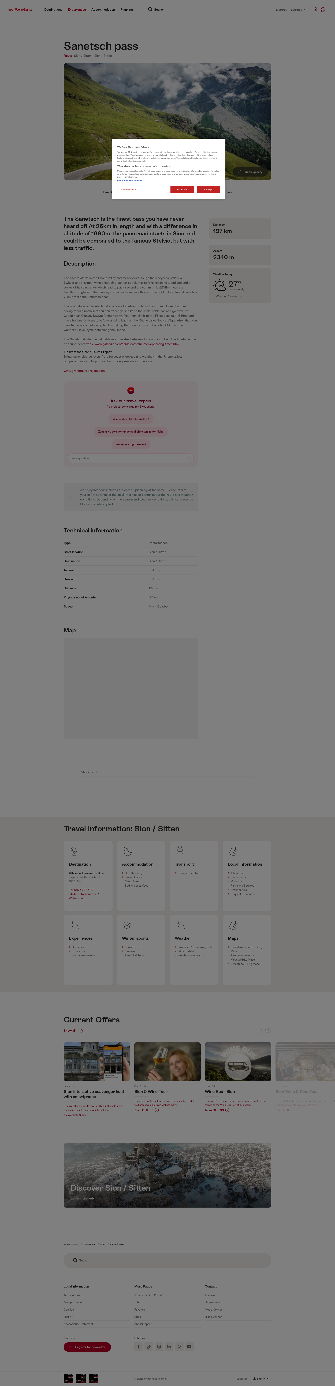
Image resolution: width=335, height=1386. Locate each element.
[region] (168, 169)
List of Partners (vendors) (130, 180)
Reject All (182, 189)
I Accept (208, 189)
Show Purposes (129, 189)
